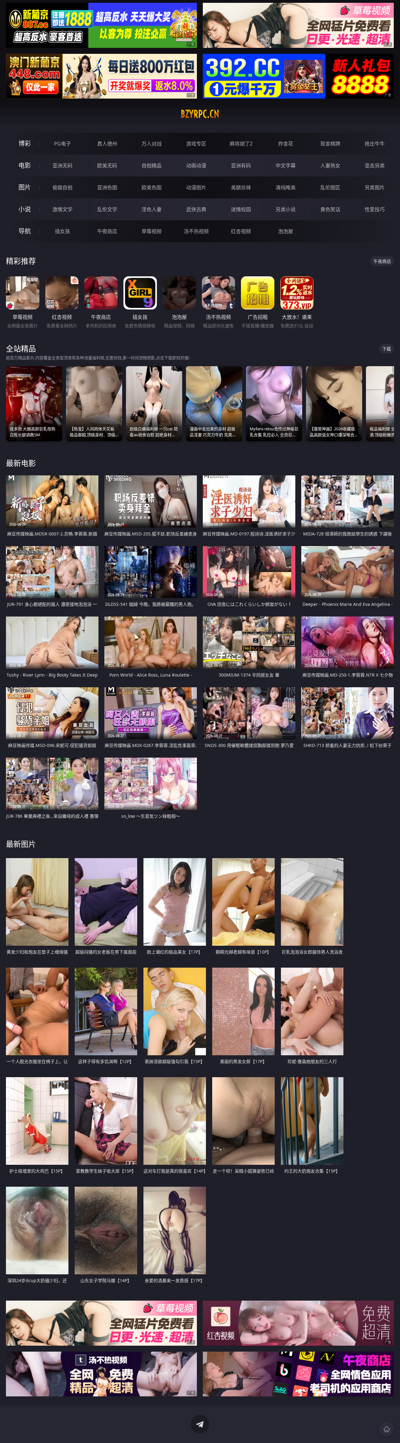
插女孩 (62, 231)
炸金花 (285, 143)
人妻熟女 (330, 165)
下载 (386, 349)
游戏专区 (196, 143)
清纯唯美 (286, 187)
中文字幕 (286, 165)
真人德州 (107, 143)
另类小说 (286, 209)
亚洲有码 (241, 165)
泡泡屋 (285, 231)
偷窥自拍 (62, 187)
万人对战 (152, 143)
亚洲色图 (107, 187)
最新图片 (21, 844)
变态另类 (375, 165)
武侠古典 (196, 209)
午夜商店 (107, 231)
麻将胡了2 (241, 143)
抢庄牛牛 (375, 143)
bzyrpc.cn (200, 114)
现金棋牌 (330, 143)
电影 (24, 165)
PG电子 (62, 143)
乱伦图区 (330, 187)
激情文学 (62, 209)
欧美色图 (152, 187)
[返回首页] (386, 1429)
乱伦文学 (107, 209)
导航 (24, 231)
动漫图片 (196, 187)
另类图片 (375, 187)
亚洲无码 (62, 165)
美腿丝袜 (241, 187)
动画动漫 (196, 165)
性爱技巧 (375, 209)
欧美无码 (107, 165)
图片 (24, 187)
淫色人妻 (152, 209)
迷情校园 (241, 209)
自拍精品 (152, 165)
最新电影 (21, 463)
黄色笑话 (330, 209)
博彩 (24, 143)
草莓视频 (152, 231)
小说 (24, 209)
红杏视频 (241, 231)
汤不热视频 (196, 231)
